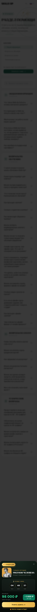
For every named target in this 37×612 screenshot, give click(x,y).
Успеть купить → (18, 605)
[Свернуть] (33, 564)
